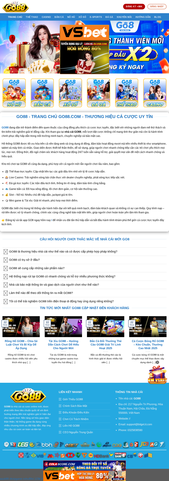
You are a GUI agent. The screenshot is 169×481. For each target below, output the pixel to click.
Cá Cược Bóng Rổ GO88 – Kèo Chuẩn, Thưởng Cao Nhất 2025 (148, 345)
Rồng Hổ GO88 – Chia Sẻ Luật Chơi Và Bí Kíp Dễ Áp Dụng (21, 345)
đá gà (109, 17)
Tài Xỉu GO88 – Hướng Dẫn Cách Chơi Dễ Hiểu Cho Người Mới (63, 345)
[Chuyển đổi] (5, 252)
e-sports (96, 17)
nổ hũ (71, 17)
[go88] (15, 6)
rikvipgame (15, 478)
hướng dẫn (143, 17)
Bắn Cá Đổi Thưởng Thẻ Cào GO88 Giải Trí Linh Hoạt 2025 (105, 345)
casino (46, 17)
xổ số (82, 17)
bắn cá (59, 17)
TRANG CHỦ (15, 17)
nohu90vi (28, 478)
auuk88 (4, 478)
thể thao (32, 17)
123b (37, 478)
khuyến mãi (124, 17)
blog (157, 17)
